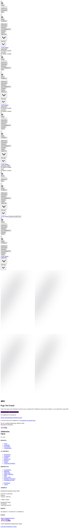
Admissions (4, 8)
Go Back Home (5, 412)
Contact (20, 417)
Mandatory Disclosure (9, 478)
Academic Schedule (9, 27)
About (2, 5)
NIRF (5, 475)
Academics (4, 7)
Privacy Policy (13, 526)
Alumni (3, 128)
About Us (3, 417)
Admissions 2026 (5, 165)
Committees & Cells (9, 480)
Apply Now (3, 49)
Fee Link (3, 52)
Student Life (7, 459)
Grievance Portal (5, 526)
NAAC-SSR (7, 477)
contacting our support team (28, 420)
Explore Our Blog (14, 412)
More (2, 12)
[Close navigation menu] (1, 15)
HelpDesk (6, 471)
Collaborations (7, 448)
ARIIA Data (7, 472)
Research (3, 66)
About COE (7, 35)
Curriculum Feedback (9, 463)
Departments (9, 417)
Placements (4, 10)
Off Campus (4, 47)
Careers (6, 484)
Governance (7, 446)
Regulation (7, 26)
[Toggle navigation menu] (1, 71)
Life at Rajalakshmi (5, 67)
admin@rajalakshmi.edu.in (8, 518)
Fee (2, 169)
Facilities (3, 127)
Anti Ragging (7, 470)
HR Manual (7, 483)
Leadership (7, 445)
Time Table (7, 33)
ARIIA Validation (8, 474)
